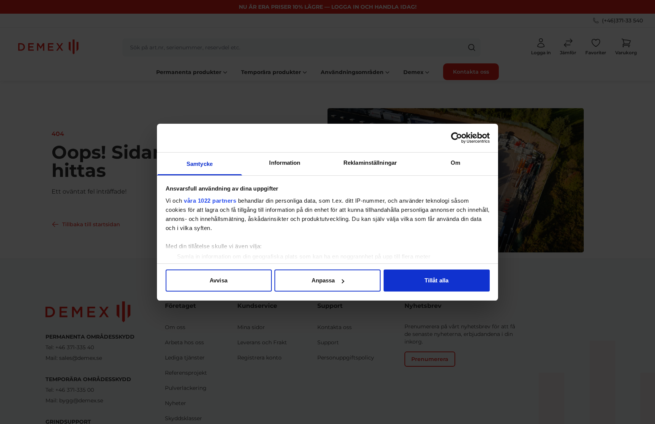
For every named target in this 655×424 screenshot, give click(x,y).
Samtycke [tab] (199, 164)
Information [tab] (284, 162)
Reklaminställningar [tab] (370, 162)
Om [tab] (455, 162)
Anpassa (323, 280)
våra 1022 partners (210, 200)
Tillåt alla (436, 280)
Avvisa (218, 280)
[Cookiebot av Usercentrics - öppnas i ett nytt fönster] (456, 137)
